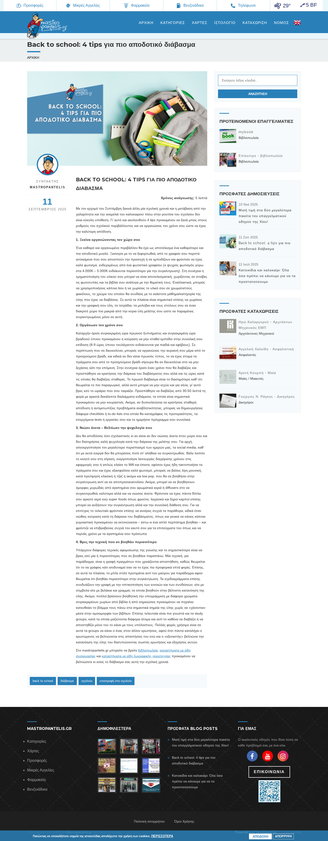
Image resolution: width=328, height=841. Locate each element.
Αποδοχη (260, 836)
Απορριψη (283, 836)
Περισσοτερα (162, 836)
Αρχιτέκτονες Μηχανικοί (256, 333)
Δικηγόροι (246, 402)
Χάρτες (33, 751)
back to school (43, 681)
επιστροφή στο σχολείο (116, 681)
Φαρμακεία (36, 780)
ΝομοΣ (281, 23)
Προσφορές (37, 760)
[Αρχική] (47, 25)
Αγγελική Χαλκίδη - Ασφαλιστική (266, 349)
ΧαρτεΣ (199, 23)
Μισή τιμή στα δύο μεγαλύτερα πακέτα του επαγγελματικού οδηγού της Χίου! (265, 216)
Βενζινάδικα (37, 789)
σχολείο (86, 681)
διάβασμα (67, 681)
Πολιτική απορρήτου (149, 821)
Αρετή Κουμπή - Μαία (257, 373)
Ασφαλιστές (247, 355)
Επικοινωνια (269, 772)
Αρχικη (146, 23)
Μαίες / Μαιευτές (251, 378)
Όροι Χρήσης (184, 821)
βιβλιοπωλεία (148, 650)
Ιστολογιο (225, 23)
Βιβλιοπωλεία (249, 138)
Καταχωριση (255, 23)
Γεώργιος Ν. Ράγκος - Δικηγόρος (267, 396)
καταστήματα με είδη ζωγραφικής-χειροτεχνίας (136, 656)
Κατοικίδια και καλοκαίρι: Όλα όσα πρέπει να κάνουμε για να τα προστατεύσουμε (267, 276)
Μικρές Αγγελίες (40, 770)
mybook (246, 132)
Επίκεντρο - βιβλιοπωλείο (261, 156)
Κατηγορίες (36, 741)
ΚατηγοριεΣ (172, 23)
